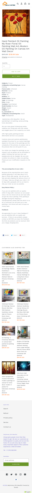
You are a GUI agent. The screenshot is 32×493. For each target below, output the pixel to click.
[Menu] (29, 3)
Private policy (7, 418)
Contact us (7, 427)
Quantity (4, 63)
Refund (5, 413)
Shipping (4, 57)
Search (5, 408)
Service (5, 422)
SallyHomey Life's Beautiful (15, 485)
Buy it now (16, 76)
